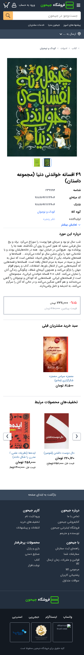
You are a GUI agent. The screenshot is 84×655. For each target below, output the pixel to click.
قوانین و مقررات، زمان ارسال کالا (63, 562)
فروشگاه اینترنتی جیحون (65, 528)
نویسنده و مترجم (69, 533)
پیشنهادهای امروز (72, 25)
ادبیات (64, 48)
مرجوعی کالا (72, 570)
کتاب (74, 48)
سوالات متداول (70, 581)
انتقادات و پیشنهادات (28, 528)
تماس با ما (73, 517)
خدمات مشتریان (36, 25)
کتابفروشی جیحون (68, 522)
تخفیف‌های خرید (30, 522)
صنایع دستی (32, 554)
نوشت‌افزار (34, 566)
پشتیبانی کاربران (69, 575)
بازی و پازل (33, 549)
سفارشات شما (71, 554)
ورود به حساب (27, 5)
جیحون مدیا (54, 25)
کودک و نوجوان (48, 48)
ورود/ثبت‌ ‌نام (32, 517)
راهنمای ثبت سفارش (67, 549)
